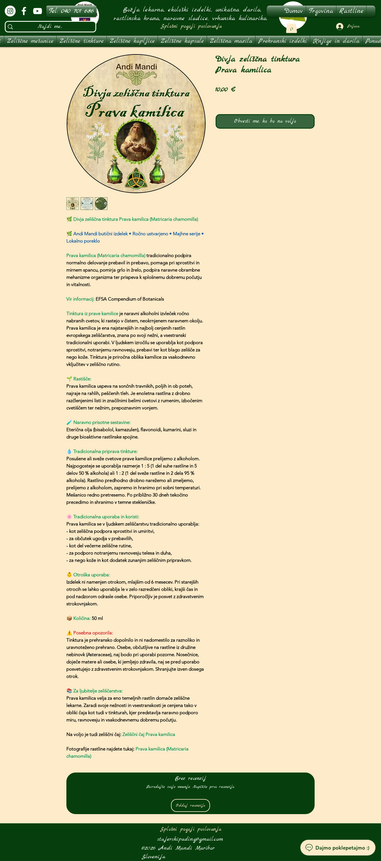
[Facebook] (23, 11)
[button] (291, 26)
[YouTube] (37, 11)
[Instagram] (10, 11)
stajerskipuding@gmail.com (190, 839)
